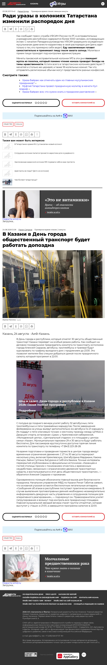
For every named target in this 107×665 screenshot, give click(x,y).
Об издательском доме (33, 594)
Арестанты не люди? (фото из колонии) (31, 171)
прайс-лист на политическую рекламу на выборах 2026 (47, 604)
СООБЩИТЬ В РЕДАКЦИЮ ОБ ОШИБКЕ (89, 604)
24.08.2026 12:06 (9, 230)
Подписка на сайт (69, 597)
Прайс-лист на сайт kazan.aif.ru (68, 601)
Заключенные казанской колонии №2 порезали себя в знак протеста (44, 162)
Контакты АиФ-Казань (89, 597)
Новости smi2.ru (12, 219)
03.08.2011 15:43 (9, 11)
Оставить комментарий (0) (83, 103)
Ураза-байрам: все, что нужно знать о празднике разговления (58, 92)
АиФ (19, 320)
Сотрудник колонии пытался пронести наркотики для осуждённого (44, 153)
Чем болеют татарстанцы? (25, 180)
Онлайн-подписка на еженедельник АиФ (41, 597)
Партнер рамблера (46, 654)
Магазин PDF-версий (67, 594)
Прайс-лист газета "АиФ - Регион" (37, 601)
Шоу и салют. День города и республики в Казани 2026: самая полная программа (57, 402)
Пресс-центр (51, 594)
